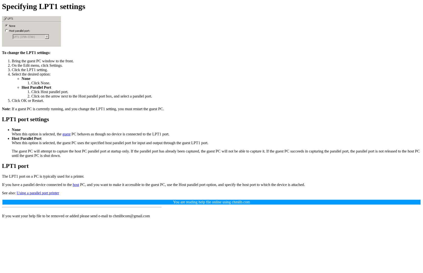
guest (66, 134)
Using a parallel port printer (38, 193)
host (76, 185)
